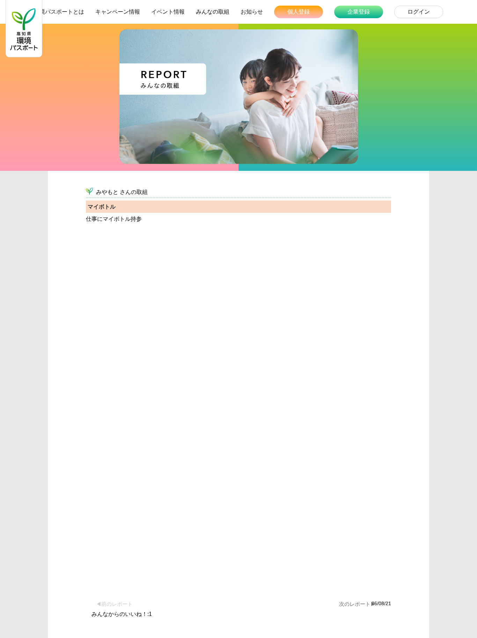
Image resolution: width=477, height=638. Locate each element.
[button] (421, 599)
